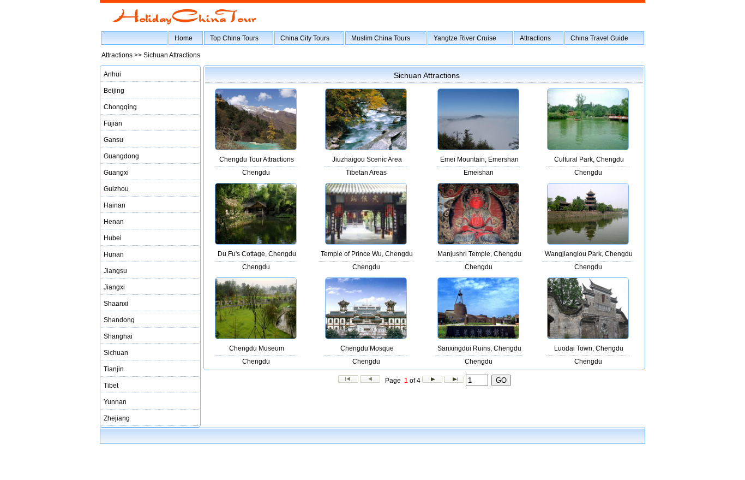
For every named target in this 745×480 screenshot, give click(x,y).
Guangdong (121, 156)
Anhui (112, 74)
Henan (114, 222)
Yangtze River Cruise (465, 38)
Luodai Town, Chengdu (588, 348)
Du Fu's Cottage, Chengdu (257, 254)
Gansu (113, 140)
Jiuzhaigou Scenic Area (367, 159)
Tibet (111, 385)
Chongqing (120, 107)
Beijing (114, 90)
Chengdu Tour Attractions (256, 159)
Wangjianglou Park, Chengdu (589, 254)
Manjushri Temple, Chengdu (479, 254)
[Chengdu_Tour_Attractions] (256, 148)
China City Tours (304, 38)
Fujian (113, 123)
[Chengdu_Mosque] (366, 337)
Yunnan (115, 402)
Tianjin (114, 369)
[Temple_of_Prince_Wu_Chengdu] (366, 242)
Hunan (114, 254)
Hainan (114, 205)
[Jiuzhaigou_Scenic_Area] (366, 148)
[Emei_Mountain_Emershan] (478, 148)
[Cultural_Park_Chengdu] (588, 148)
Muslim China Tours (380, 38)
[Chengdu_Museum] (256, 337)
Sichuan (116, 353)
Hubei (113, 238)
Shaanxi (116, 303)
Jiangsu (115, 271)
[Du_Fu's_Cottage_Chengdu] (256, 242)
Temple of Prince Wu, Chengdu (367, 254)
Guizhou (116, 189)
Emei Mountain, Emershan (479, 159)
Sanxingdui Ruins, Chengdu (479, 348)
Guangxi (116, 172)
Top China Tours (234, 38)
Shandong (119, 320)
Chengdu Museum (256, 348)
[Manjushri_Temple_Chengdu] (478, 242)
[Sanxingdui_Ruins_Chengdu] (478, 337)
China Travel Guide (599, 38)
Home (184, 38)
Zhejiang (117, 418)
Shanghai (118, 336)
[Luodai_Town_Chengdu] (588, 337)
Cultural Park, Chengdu (589, 159)
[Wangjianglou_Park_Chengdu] (588, 242)
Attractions (535, 38)
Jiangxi (114, 287)
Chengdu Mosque (367, 348)
